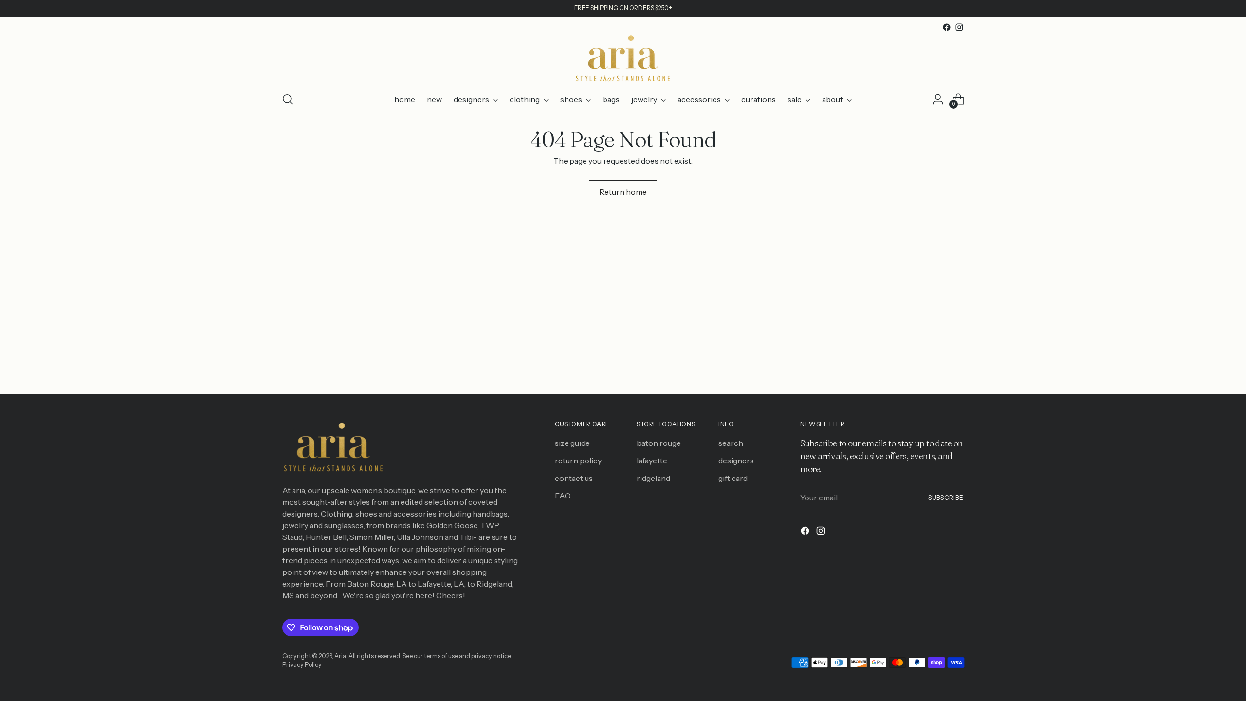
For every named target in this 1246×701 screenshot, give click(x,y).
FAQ (563, 495)
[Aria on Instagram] (959, 27)
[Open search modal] (287, 99)
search (730, 443)
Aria (340, 656)
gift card (733, 478)
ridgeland (653, 478)
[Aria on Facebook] (946, 27)
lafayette (652, 460)
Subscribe (946, 497)
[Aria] (623, 58)
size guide (572, 443)
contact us (574, 478)
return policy (578, 460)
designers (736, 460)
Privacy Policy (302, 664)
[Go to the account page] (938, 99)
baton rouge (659, 443)
